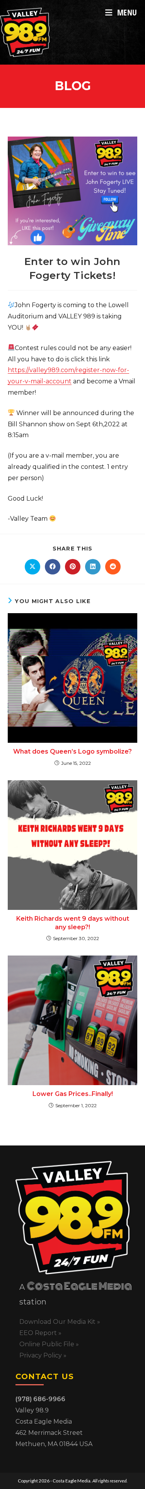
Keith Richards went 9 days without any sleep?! (72, 923)
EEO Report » (40, 1333)
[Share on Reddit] (113, 566)
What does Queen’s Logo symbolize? (72, 751)
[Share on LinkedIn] (93, 566)
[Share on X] (32, 566)
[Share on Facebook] (52, 566)
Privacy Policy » (43, 1355)
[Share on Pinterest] (72, 566)
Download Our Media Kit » (59, 1321)
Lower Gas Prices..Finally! (72, 1094)
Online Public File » (49, 1344)
